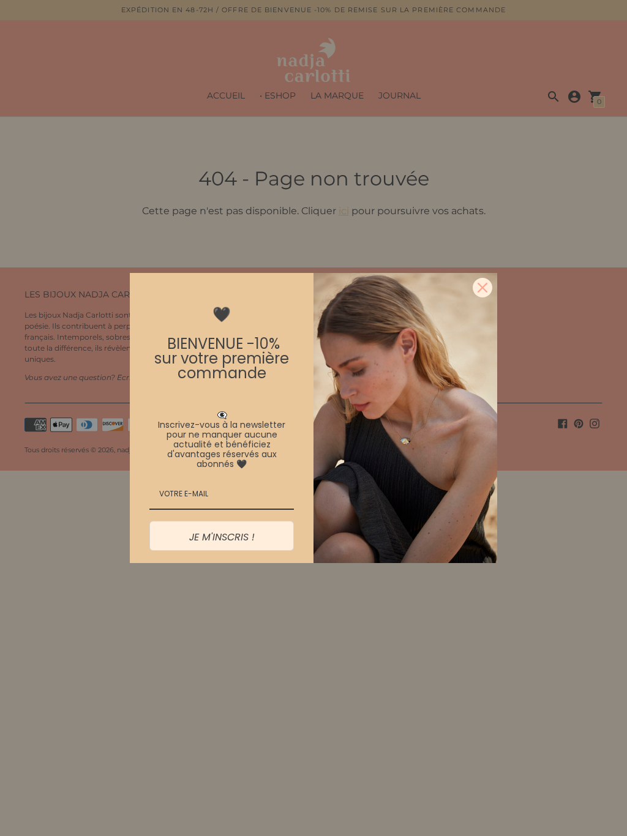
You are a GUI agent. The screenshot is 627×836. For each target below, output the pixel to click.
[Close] (482, 287)
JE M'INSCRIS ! (222, 537)
